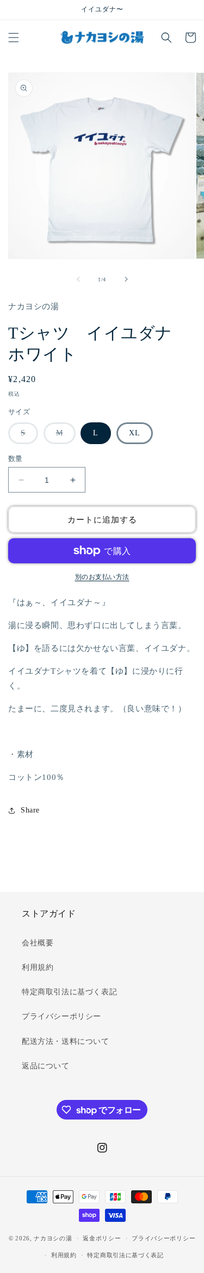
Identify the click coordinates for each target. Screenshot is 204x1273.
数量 (15, 458)
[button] (14, 38)
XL (134, 433)
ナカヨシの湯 (53, 1238)
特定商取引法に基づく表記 (69, 992)
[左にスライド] (78, 279)
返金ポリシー (102, 1238)
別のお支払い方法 (102, 577)
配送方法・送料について (65, 1041)
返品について (46, 1066)
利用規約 (37, 967)
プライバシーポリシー (61, 1016)
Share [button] (30, 810)
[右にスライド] (126, 279)
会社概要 (37, 943)
